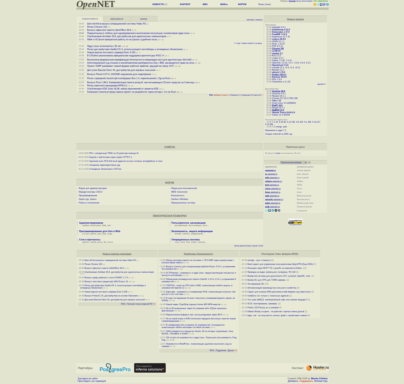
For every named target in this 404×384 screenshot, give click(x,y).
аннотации (250, 20)
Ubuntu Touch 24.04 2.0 (283, 112)
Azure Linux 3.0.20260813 (284, 103)
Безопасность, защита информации (192, 231)
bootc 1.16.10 (278, 44)
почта (110, 242)
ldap (104, 225)
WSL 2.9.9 (277, 79)
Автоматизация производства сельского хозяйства (271, 288)
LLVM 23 (276, 51)
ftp (105, 242)
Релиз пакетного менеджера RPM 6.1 (107, 85)
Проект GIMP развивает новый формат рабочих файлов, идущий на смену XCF (130, 66)
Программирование (88, 195)
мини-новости (116, 19)
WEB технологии (179, 192)
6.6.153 (299, 122)
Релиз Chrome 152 (97, 27)
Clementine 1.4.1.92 (281, 81)
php (104, 233)
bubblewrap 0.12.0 (281, 29)
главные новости (90, 19)
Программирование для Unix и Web (99, 231)
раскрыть (259, 20)
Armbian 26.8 (278, 91)
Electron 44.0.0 (279, 77)
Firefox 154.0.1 (279, 74)
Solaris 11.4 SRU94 (281, 115)
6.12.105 (291, 122)
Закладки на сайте (87, 378)
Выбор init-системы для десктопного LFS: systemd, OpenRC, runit (279, 276)
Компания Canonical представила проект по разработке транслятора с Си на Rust (131, 92)
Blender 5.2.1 (278, 70)
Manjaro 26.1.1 (279, 96)
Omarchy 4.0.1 (279, 93)
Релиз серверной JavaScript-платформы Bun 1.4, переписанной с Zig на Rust (128, 78)
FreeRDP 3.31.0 (279, 34)
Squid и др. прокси (87, 199)
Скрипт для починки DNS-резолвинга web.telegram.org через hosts (279, 292)
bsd (188, 242)
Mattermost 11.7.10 (281, 37)
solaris (194, 242)
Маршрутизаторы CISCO (90, 192)
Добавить (293, 381)
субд (109, 233)
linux (183, 242)
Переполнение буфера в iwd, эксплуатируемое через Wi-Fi (194, 314)
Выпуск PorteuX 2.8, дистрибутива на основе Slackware (111, 296)
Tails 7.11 (276, 100)
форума (286, 254)
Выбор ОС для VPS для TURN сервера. (266, 280)
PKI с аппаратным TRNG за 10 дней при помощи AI (114, 153)
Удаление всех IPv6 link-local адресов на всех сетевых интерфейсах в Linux (126, 161)
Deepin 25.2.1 (278, 108)
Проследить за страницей (91, 381)
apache (85, 242)
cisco (177, 242)
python (93, 233)
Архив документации (242, 246)
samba (93, 242)
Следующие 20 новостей (252, 95)
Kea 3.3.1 (276, 55)
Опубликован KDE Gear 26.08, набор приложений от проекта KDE (123, 88)
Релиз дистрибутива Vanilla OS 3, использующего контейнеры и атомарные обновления (134, 49)
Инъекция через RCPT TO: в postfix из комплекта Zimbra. (274, 268)
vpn (109, 225)
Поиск (261, 4)
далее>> (322, 84)
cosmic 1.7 (277, 53)
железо (201, 242)
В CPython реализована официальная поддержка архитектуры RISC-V (125, 55)
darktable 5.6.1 (279, 27)
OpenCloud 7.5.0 (280, 65)
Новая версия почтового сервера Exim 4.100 (111, 52)
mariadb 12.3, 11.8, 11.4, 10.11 (286, 67)
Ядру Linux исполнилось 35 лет (104, 46)
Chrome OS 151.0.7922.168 (284, 98)
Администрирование (91, 223)
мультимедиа (195, 225)
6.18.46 (282, 122)
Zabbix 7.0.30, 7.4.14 (281, 60)
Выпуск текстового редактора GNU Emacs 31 (106, 281)
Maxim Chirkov (319, 378)
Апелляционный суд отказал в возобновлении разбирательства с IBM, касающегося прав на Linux (140, 63)
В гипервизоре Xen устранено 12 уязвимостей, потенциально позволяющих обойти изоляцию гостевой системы (193, 326)
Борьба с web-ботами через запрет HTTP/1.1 (110, 157)
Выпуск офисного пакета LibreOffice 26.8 (109, 30)
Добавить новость (221, 95)
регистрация (307, 1)
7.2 (273, 126)
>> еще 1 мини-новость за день (248, 43)
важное (143, 19)
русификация (181, 225)
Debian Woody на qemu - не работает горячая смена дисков (275, 311)
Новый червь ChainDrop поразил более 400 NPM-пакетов (193, 304)
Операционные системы (186, 239)
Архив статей (257, 246)
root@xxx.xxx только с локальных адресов (268, 296)
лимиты (186, 233)
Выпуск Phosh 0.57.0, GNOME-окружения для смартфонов (119, 74)
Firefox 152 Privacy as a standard (262, 307)
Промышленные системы (183, 203)
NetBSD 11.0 (278, 110)
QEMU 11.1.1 (278, 41)
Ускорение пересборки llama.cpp (104, 165)
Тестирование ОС (255, 284)
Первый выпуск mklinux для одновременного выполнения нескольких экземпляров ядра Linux (138, 33)
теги (268, 4)
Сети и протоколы (89, 239)
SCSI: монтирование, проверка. (262, 303)
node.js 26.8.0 (279, 39)
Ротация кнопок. (295, 224)
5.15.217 (316, 122)
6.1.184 (307, 122)
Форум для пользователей (184, 188)
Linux (278, 153)
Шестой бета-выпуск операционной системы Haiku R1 (116, 23)
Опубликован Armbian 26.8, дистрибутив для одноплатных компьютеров (126, 36)
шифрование (197, 233)
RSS (123, 304)
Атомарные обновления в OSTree (105, 169)
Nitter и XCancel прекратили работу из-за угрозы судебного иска (122, 39)
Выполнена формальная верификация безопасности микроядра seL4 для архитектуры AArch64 (139, 59)
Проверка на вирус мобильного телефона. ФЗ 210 (271, 272)
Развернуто (234, 95)
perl (87, 233)
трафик (85, 225)
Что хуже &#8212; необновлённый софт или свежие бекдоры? (277, 299)
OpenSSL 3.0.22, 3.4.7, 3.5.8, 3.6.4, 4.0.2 (291, 63)
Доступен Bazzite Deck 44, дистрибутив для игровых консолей (121, 70)
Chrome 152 (278, 48)
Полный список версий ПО (141, 304)
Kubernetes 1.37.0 (280, 32)
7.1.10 (275, 122)
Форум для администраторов (93, 188)
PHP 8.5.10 (277, 46)
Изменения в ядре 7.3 (275, 130)
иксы (205, 225)
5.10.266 (269, 124)
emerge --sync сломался (259, 260)
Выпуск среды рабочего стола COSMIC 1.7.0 (106, 277)
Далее (232, 350)
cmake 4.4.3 (277, 58)
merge (279, 126)
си (83, 233)
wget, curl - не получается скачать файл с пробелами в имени (277, 315)
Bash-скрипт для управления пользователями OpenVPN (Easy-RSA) (280, 264)
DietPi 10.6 (277, 105)
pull (284, 126)
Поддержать (306, 381)
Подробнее (221, 350)
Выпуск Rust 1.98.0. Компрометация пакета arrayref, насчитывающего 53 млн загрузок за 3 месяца (140, 82)
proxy (100, 242)
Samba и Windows (179, 199)
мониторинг (95, 225)
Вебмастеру (321, 381)
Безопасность (177, 195)
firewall (178, 233)
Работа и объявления (89, 203)
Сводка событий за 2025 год (278, 134)
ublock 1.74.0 (278, 72)
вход (298, 1)
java (99, 233)
